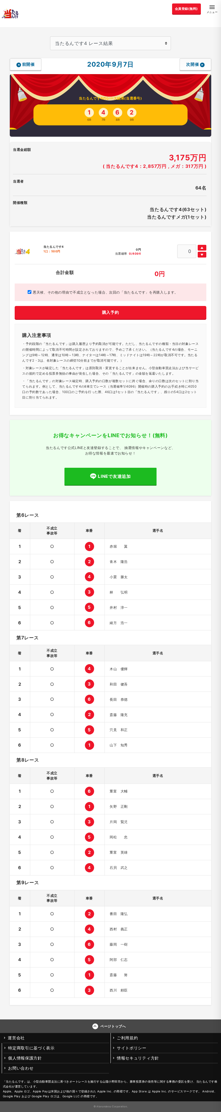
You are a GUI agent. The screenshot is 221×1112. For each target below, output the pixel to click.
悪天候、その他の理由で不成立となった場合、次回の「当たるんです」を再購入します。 (104, 292)
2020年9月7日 (110, 64)
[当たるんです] (10, 13)
